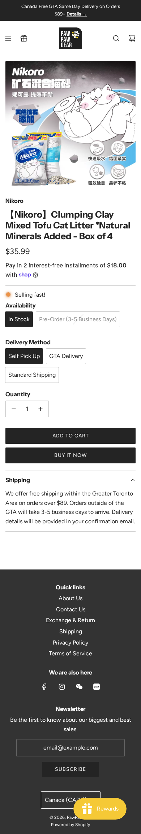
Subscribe (70, 769)
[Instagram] (62, 687)
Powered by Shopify (70, 824)
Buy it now (70, 455)
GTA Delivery (66, 356)
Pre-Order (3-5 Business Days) (78, 319)
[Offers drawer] (24, 38)
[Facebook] (44, 687)
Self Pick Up (24, 356)
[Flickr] (79, 687)
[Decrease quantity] (14, 409)
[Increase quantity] (40, 409)
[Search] (116, 38)
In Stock (19, 319)
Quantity (17, 394)
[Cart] (132, 38)
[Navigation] (8, 38)
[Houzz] (96, 687)
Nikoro (14, 200)
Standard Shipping (32, 374)
